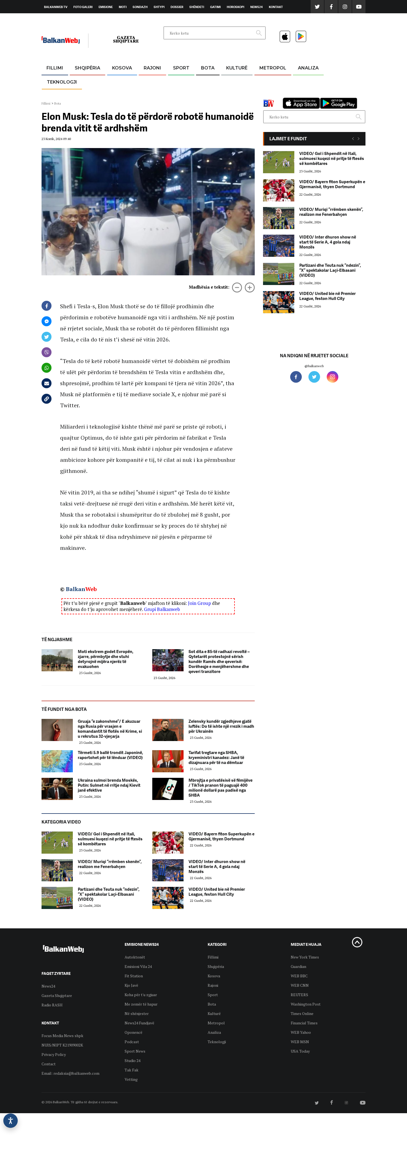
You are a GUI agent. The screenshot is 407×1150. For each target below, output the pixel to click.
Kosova (122, 68)
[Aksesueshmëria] (10, 1120)
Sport (181, 68)
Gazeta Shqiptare (57, 995)
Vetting (131, 1079)
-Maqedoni (152, 94)
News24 (256, 7)
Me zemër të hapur (141, 1004)
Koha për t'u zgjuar (141, 994)
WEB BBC (299, 975)
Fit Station (134, 975)
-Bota (177, 81)
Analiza (308, 68)
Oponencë (133, 1032)
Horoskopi (235, 7)
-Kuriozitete (270, 81)
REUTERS (299, 994)
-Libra (230, 94)
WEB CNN (300, 985)
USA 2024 (207, 81)
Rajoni (152, 68)
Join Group (199, 603)
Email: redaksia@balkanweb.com (70, 1073)
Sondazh (140, 7)
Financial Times (304, 1022)
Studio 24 (132, 1060)
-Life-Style (267, 94)
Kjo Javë (131, 985)
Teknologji (62, 82)
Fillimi (55, 68)
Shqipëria (87, 68)
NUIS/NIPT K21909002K (62, 1045)
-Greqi (147, 81)
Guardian (298, 966)
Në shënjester (137, 1013)
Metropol (272, 68)
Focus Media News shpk (62, 1035)
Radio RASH (52, 1004)
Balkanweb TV (55, 7)
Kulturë (237, 68)
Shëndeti (196, 7)
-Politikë (82, 94)
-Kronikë (82, 81)
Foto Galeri (82, 7)
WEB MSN (300, 1041)
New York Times (305, 957)
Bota (208, 68)
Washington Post (306, 1004)
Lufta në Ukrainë (207, 96)
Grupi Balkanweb (162, 609)
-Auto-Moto (57, 96)
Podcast (132, 1041)
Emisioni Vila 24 (138, 966)
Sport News (135, 1051)
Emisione (106, 7)
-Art (228, 81)
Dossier (177, 7)
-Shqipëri (180, 94)
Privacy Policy (54, 1054)
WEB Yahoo (301, 1032)
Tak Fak (131, 1070)
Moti (123, 7)
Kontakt (276, 7)
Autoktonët (135, 957)
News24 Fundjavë (139, 1022)
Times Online (302, 1013)
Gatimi (215, 7)
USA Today (300, 1051)
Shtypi (159, 7)
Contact (49, 1063)
